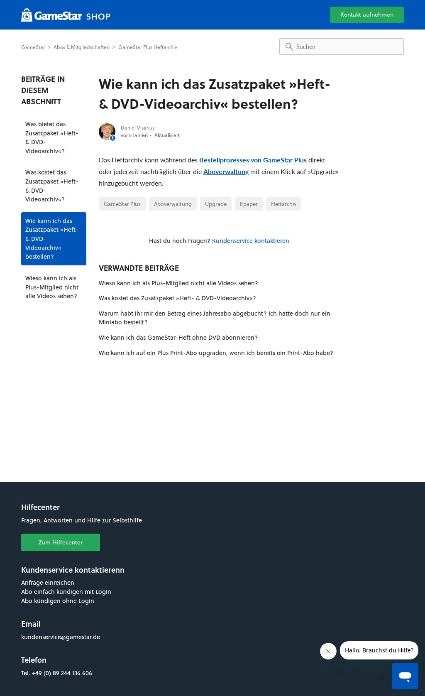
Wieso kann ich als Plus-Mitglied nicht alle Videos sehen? (51, 287)
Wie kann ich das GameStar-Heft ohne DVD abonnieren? (178, 337)
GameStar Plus (122, 204)
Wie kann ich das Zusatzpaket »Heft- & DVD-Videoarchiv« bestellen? (51, 238)
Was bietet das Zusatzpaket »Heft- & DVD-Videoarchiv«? (51, 137)
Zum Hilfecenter (61, 542)
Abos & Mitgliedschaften (82, 47)
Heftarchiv (283, 204)
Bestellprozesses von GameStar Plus (253, 159)
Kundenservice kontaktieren (250, 240)
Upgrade (216, 204)
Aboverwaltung (226, 171)
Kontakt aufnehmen (366, 14)
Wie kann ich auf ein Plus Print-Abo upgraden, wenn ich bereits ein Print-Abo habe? (216, 352)
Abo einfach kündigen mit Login (66, 591)
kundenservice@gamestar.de (60, 636)
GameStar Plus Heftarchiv (147, 47)
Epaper (249, 204)
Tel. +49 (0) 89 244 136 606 (56, 673)
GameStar (33, 47)
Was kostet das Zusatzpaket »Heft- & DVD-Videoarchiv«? (51, 185)
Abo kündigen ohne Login (57, 600)
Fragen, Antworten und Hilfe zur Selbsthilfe (81, 520)
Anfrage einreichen (47, 582)
